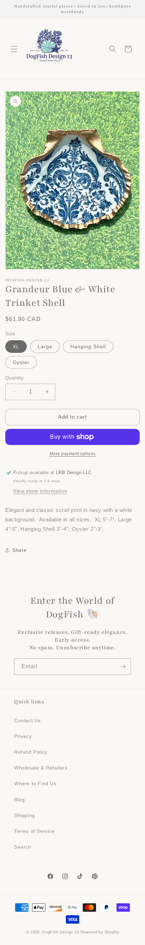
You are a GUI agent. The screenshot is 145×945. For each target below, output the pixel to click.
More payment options (73, 453)
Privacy (23, 736)
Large (45, 346)
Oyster (21, 362)
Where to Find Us (35, 783)
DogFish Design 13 (60, 932)
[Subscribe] (123, 666)
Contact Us (27, 720)
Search (22, 847)
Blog (19, 799)
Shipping (24, 815)
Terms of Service (34, 831)
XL (16, 346)
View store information (40, 491)
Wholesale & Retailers (41, 768)
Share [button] (19, 550)
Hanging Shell (88, 346)
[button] (14, 49)
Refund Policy (31, 752)
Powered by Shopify (100, 932)
